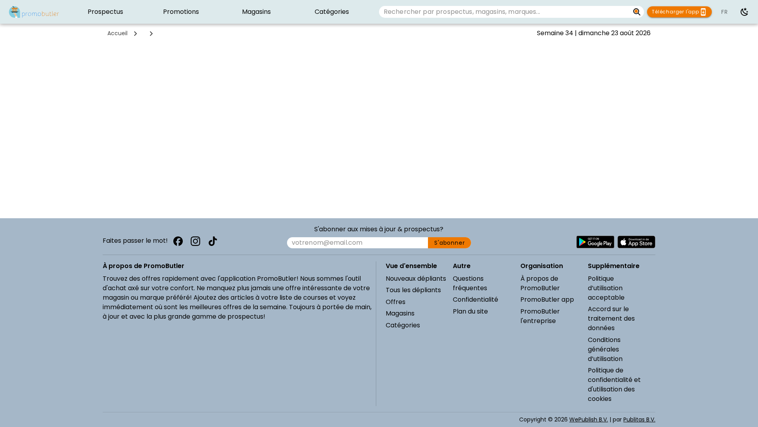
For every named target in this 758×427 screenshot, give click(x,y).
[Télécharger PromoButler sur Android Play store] (595, 242)
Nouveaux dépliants (416, 278)
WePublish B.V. (588, 419)
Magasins (400, 313)
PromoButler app (547, 299)
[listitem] (105, 12)
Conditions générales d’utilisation (605, 349)
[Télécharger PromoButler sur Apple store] (636, 242)
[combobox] (504, 12)
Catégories (403, 325)
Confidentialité (475, 299)
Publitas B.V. (639, 419)
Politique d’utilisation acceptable (606, 288)
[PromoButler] (34, 12)
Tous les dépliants (413, 290)
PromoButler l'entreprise (540, 316)
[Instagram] (195, 241)
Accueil (117, 33)
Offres (395, 301)
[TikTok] (213, 241)
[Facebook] (178, 241)
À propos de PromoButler (540, 283)
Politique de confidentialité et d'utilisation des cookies (614, 384)
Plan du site (470, 311)
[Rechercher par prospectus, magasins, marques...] (637, 12)
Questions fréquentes (470, 283)
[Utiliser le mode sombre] (744, 12)
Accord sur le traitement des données (611, 318)
